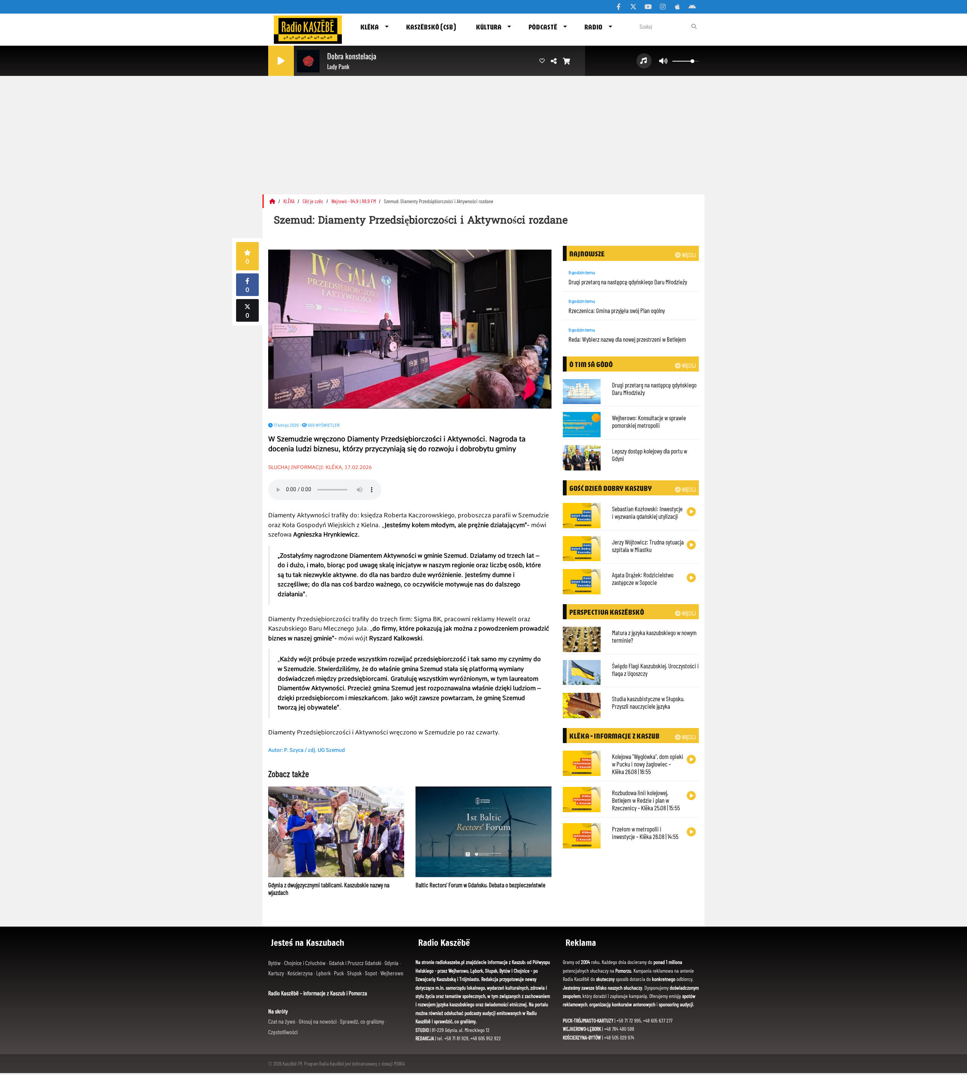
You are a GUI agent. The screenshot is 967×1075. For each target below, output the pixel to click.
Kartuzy (276, 972)
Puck (339, 972)
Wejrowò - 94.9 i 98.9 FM (354, 201)
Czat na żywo (282, 1021)
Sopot (371, 972)
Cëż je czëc (313, 201)
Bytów (275, 962)
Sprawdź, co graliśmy (362, 1021)
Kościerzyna (300, 972)
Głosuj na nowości (318, 1021)
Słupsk (355, 972)
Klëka (369, 26)
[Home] (273, 201)
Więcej (688, 254)
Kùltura (489, 26)
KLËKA (289, 201)
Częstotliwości (283, 1031)
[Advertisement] (483, 132)
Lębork (324, 972)
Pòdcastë (542, 26)
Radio (593, 26)
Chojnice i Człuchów (305, 962)
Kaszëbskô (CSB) (431, 26)
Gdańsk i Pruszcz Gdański (355, 962)
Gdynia (392, 962)
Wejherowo (391, 972)
